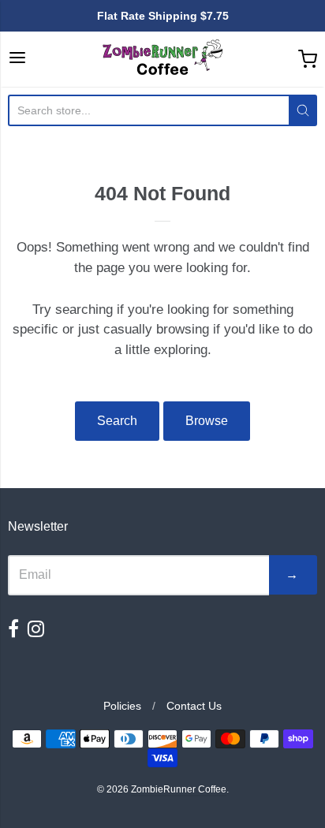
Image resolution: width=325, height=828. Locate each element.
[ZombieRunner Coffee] (162, 59)
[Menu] (17, 59)
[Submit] (303, 110)
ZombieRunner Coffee (178, 789)
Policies (122, 705)
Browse (206, 420)
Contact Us (194, 705)
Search (117, 420)
